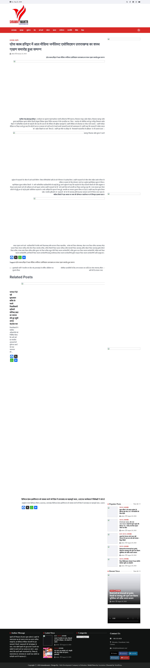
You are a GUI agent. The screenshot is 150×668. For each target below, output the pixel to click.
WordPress (118, 665)
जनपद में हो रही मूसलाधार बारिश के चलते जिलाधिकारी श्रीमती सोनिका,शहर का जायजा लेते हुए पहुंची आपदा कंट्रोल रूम (14, 308)
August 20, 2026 (131, 516)
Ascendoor (101, 665)
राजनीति (69, 30)
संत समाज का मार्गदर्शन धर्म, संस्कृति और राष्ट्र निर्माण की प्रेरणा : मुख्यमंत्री (63, 652)
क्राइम (21, 30)
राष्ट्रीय (16, 40)
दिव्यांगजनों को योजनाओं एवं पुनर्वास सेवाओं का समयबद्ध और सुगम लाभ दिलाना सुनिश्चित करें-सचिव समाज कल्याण (129, 550)
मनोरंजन (61, 30)
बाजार (54, 30)
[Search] (138, 30)
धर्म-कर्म (41, 30)
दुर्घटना (29, 30)
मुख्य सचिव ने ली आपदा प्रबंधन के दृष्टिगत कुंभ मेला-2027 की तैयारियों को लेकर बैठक (129, 511)
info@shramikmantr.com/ (119, 648)
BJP (120, 534)
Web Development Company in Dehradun (73, 665)
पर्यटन (48, 30)
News (121, 507)
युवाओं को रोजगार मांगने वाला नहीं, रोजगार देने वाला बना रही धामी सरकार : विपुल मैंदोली (129, 538)
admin (13, 53)
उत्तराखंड (13, 30)
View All (136, 504)
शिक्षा (82, 30)
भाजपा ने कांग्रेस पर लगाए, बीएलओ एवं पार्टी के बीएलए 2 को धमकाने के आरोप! (63, 640)
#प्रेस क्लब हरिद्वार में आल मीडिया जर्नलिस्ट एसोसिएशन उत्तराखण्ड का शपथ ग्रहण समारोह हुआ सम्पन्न (44, 262)
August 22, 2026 (66, 644)
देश (35, 30)
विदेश (76, 30)
